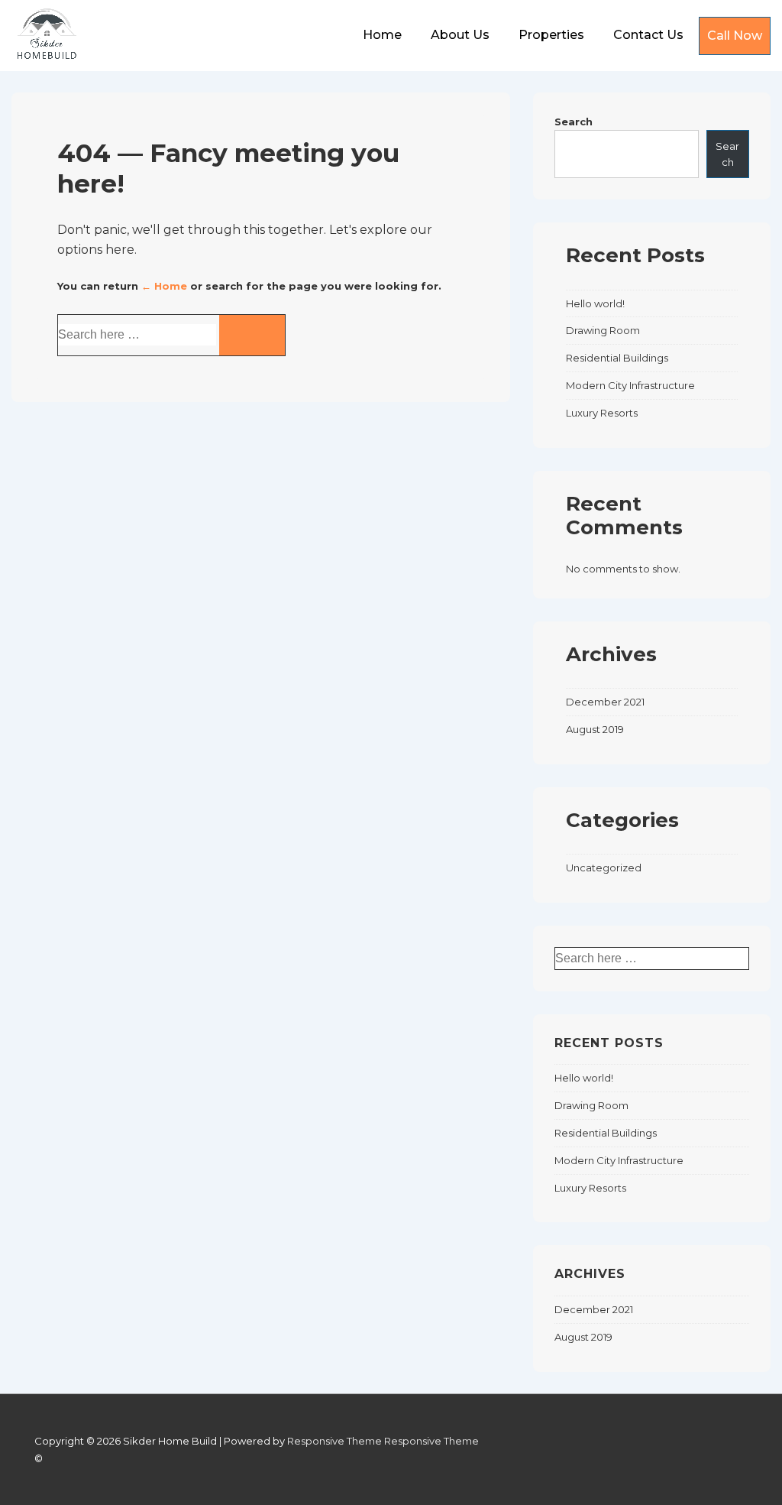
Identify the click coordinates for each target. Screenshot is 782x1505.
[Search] (252, 335)
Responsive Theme (334, 1441)
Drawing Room (603, 330)
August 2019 (595, 729)
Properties (551, 35)
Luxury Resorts (602, 413)
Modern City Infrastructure (630, 385)
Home (382, 35)
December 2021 (605, 702)
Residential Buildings (617, 358)
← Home (164, 286)
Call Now (734, 35)
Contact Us (648, 35)
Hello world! (595, 303)
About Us (460, 35)
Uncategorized (603, 867)
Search (573, 121)
